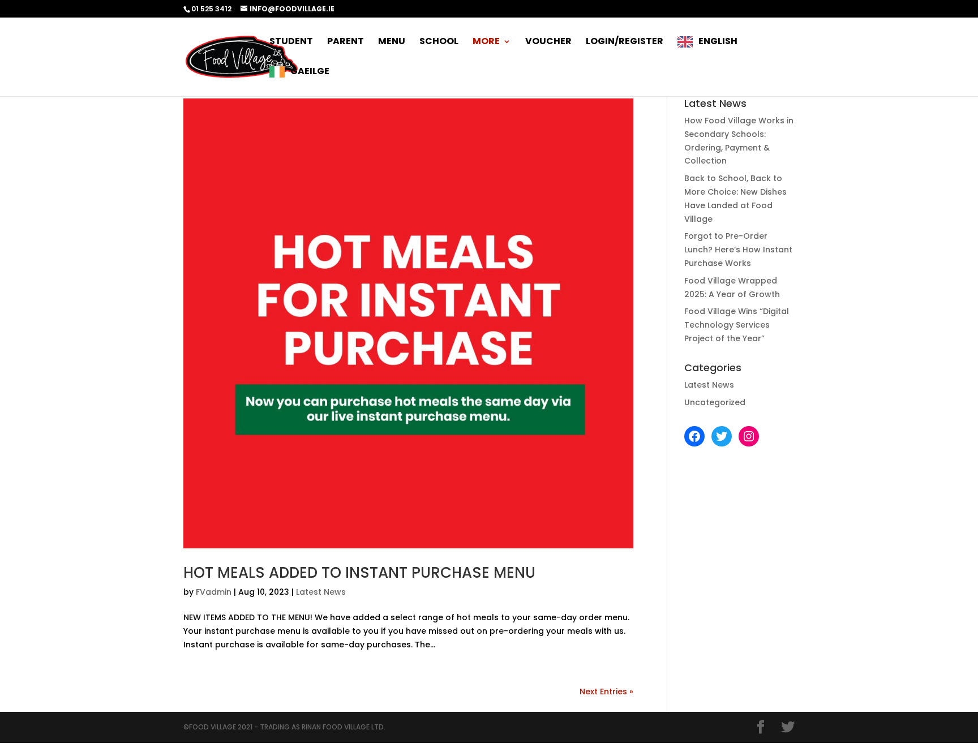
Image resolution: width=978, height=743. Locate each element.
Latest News (321, 592)
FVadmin (213, 592)
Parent (345, 42)
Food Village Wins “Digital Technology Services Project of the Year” (736, 325)
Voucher (548, 42)
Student (291, 42)
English (717, 42)
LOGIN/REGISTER (624, 42)
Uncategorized (714, 402)
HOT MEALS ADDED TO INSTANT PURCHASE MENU (359, 572)
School (438, 42)
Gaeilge (309, 72)
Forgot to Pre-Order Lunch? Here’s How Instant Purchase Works (738, 249)
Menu (391, 42)
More (486, 42)
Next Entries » (606, 691)
